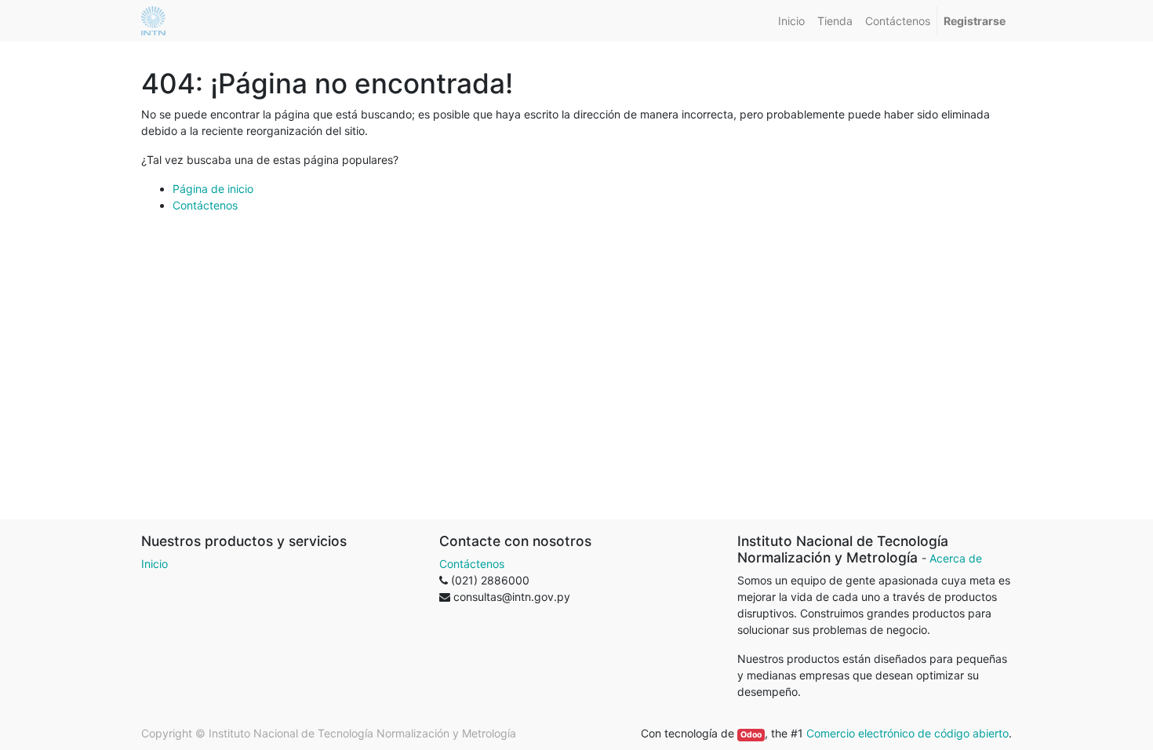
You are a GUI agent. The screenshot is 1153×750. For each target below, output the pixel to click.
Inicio (154, 563)
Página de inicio (213, 188)
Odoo (751, 735)
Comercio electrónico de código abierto (907, 733)
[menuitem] (791, 20)
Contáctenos (205, 205)
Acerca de (955, 558)
